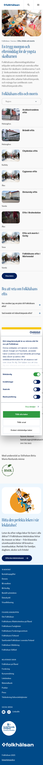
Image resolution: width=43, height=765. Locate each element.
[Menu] (38, 5)
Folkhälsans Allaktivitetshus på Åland (17, 621)
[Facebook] (3, 712)
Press (4, 692)
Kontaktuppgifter (8, 574)
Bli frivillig (6, 588)
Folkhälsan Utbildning (10, 645)
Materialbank (7, 683)
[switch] (36, 382)
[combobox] (21, 101)
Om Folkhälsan (8, 617)
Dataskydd (6, 598)
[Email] (31, 439)
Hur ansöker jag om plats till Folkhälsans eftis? (18, 304)
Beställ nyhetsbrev (9, 593)
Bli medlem (6, 583)
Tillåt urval (21, 422)
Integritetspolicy (8, 760)
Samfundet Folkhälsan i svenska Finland (18, 640)
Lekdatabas (6, 678)
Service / (14, 41)
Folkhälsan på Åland (10, 664)
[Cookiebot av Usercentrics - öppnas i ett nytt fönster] (30, 332)
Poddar (5, 688)
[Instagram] (9, 712)
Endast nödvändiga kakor (21, 430)
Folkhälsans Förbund (10, 635)
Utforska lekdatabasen (14, 558)
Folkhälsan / (6, 41)
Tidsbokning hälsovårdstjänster (14, 697)
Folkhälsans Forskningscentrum (14, 631)
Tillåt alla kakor (21, 414)
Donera (5, 579)
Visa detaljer (30, 407)
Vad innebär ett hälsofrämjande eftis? (17, 313)
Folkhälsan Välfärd (9, 650)
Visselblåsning (7, 602)
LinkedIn (16, 711)
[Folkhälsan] (12, 5)
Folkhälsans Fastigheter (11, 626)
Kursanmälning (8, 673)
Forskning (6, 669)
